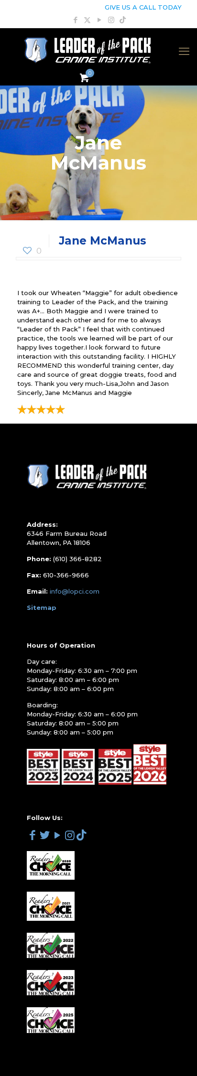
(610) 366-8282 (77, 559)
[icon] (123, 19)
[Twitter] (44, 837)
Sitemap (41, 607)
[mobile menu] (184, 51)
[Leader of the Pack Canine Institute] (87, 51)
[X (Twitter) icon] (87, 19)
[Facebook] (32, 837)
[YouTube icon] (99, 19)
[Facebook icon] (75, 19)
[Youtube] (57, 835)
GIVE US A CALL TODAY (143, 7)
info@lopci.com (74, 591)
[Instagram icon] (111, 19)
